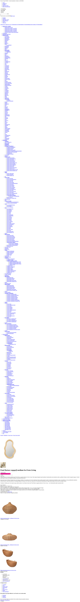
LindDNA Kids (9, 268)
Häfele (6, 233)
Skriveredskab (7, 115)
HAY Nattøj (9, 222)
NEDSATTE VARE (4, 24)
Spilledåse (8, 358)
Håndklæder (7, 71)
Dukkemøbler (7, 56)
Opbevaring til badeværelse (11, 341)
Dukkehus (6, 55)
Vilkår (4, 2)
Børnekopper (9, 348)
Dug (5, 54)
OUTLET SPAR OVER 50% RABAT (11, 32)
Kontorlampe (9, 372)
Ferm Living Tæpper (10, 194)
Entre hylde (9, 361)
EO (5, 176)
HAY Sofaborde (10, 226)
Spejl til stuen (9, 410)
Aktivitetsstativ (9, 346)
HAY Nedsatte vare (10, 232)
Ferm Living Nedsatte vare (11, 198)
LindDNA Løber (12, 264)
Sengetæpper (9, 397)
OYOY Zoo (9, 314)
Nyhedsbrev (5, 3)
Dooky (6, 171)
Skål (5, 116)
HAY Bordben (9, 210)
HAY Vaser (9, 230)
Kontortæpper (9, 374)
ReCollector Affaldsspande (11, 318)
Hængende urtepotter (10, 414)
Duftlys (6, 53)
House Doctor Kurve (10, 239)
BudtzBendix (7, 145)
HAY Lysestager (10, 221)
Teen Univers (7, 416)
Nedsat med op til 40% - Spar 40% (11, 30)
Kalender (6, 73)
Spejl (6, 119)
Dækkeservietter (7, 57)
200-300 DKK (7, 423)
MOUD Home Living (11, 288)
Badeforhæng (7, 39)
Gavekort (6, 62)
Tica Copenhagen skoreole (11, 328)
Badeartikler (7, 38)
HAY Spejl (9, 227)
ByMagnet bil (9, 152)
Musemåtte (7, 95)
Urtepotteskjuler (7, 135)
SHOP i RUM (17, 24)
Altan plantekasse (10, 413)
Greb (6, 64)
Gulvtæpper (7, 67)
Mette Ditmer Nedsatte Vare (12, 281)
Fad (5, 59)
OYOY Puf (9, 311)
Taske (6, 126)
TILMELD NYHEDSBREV (37, 24)
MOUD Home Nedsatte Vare (12, 290)
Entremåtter (9, 365)
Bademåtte (6, 40)
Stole (6, 121)
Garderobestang (7, 61)
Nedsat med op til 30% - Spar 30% (11, 29)
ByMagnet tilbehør (10, 153)
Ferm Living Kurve (10, 184)
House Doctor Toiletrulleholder (12, 245)
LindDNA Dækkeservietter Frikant (15, 263)
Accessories (7, 36)
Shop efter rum (5, 20)
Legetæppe (7, 88)
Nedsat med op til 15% (9, 27)
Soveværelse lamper (10, 399)
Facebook (4, 595)
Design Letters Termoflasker (12, 167)
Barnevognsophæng (10, 347)
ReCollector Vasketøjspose (11, 321)
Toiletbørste (7, 130)
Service (6, 111)
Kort (5, 80)
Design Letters (5, 586)
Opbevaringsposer (10, 100)
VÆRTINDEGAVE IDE (7, 431)
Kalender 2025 (7, 74)
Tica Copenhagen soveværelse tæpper (13, 329)
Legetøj (6, 89)
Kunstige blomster (8, 82)
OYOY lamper (9, 308)
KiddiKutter (7, 255)
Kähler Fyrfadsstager (10, 251)
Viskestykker (7, 138)
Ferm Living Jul (9, 197)
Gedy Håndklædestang (11, 204)
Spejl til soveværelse (10, 401)
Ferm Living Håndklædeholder (12, 183)
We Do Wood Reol (10, 333)
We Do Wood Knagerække (11, 332)
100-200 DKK (7, 422)
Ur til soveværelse (10, 402)
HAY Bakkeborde (10, 208)
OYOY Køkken (10, 307)
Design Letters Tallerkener (11, 164)
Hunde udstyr (7, 69)
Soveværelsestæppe (10, 400)
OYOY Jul (9, 316)
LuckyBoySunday (8, 273)
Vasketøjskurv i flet (12, 344)
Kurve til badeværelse (10, 340)
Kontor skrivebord (10, 371)
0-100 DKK (7, 421)
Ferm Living (10, 491)
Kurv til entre (9, 367)
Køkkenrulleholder (8, 85)
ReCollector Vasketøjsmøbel (12, 320)
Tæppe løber (7, 131)
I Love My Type (7, 247)
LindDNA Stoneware (10, 271)
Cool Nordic (7, 154)
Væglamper (7, 139)
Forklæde (6, 60)
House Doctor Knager (11, 238)
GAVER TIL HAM (6, 418)
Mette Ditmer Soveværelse (11, 280)
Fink (5, 200)
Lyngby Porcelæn (8, 274)
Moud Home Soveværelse (11, 289)
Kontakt (4, 4)
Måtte (6, 96)
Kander (6, 75)
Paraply (6, 101)
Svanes (6, 322)
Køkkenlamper (9, 383)
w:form (6, 330)
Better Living (7, 143)
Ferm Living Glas (10, 181)
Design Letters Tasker (10, 165)
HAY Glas (9, 213)
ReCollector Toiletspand (11, 319)
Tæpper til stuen (10, 411)
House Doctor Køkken (11, 240)
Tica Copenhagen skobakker (12, 327)
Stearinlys (6, 120)
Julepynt (6, 72)
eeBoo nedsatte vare (10, 175)
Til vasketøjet (7, 129)
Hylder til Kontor (10, 370)
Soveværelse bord (10, 398)
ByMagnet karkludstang (11, 147)
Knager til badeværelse (11, 339)
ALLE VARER (5, 432)
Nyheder (4, 18)
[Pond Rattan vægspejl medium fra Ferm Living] (9, 461)
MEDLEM (30, 24)
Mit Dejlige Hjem (8, 283)
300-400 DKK (7, 424)
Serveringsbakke (10, 388)
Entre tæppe (9, 363)
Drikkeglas (9, 378)
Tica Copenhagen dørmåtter (11, 324)
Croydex (6, 155)
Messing (6, 94)
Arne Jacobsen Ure (8, 142)
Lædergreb (7, 92)
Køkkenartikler (7, 84)
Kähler (4, 590)
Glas (5, 63)
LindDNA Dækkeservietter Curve (15, 262)
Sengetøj (6, 110)
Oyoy (4, 585)
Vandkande (7, 136)
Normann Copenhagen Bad (11, 294)
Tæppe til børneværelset (11, 359)
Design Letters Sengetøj (11, 163)
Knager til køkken (10, 382)
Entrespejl (8, 366)
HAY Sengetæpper (10, 224)
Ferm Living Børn (10, 180)
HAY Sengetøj (9, 225)
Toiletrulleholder (10, 342)
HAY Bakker (9, 209)
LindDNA (4, 584)
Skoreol (6, 113)
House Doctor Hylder (10, 236)
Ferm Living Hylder (10, 182)
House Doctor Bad (10, 235)
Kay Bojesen (7, 249)
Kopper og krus (7, 79)
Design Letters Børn (10, 159)
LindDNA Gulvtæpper (11, 266)
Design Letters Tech (10, 166)
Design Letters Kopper (11, 161)
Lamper (6, 86)
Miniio (6, 282)
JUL (3, 433)
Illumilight (6, 248)
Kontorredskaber (10, 373)
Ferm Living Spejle (10, 192)
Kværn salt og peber (8, 83)
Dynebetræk (9, 394)
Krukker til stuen (10, 406)
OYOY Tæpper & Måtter (11, 312)
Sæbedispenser (7, 124)
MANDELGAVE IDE (7, 34)
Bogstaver (6, 43)
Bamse (6, 42)
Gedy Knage (9, 205)
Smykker (6, 117)
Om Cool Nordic (5, 5)
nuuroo (6, 302)
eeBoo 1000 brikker (10, 173)
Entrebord (8, 364)
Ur (5, 133)
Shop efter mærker (6, 19)
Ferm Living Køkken (10, 185)
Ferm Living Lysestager (11, 187)
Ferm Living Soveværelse (11, 191)
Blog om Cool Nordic (6, 6)
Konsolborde (9, 45)
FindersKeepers (7, 199)
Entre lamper (9, 362)
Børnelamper (7, 49)
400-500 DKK (7, 425)
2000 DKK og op (8, 429)
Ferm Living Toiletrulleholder (12, 193)
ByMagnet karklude (10, 148)
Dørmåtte (6, 58)
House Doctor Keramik (11, 237)
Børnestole (9, 51)
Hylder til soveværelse (11, 395)
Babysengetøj (7, 37)
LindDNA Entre (10, 265)
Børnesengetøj (9, 353)
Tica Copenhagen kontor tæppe (12, 325)
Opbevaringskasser (10, 375)
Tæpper (6, 132)
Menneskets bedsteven (9, 417)
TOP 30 (4, 430)
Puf (5, 105)
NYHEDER (26, 24)
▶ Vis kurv (13, 15)
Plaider (6, 102)
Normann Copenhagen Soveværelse (13, 300)
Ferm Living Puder (10, 190)
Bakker (6, 41)
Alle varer (4, 22)
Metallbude (7, 275)
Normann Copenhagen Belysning (13, 295)
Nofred (6, 291)
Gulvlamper (7, 66)
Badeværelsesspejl (10, 337)
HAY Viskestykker (10, 231)
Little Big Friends (8, 256)
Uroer (6, 134)
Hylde (6, 70)
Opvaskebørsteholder (10, 387)
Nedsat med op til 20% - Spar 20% (11, 28)
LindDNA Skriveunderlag (11, 270)
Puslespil (6, 106)
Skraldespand (7, 114)
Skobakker (9, 368)
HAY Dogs (9, 212)
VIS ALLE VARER (11, 24)
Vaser (6, 137)
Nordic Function (7, 292)
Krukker (6, 81)
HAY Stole (9, 228)
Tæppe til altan (9, 415)
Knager (6, 77)
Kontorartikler (7, 78)
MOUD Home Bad (10, 285)
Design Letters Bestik (10, 157)
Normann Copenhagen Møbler (12, 299)
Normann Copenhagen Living (12, 298)
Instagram (4, 597)
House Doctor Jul (10, 246)
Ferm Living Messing (10, 188)
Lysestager (6, 91)
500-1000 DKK (7, 426)
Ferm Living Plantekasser (11, 189)
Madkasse (6, 93)
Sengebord (6, 108)
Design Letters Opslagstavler (12, 162)
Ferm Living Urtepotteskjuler (14, 196)
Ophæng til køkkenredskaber (14, 385)
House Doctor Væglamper (13, 244)
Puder (6, 104)
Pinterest (4, 596)
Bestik (8, 377)
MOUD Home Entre (10, 286)
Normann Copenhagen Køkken (12, 297)
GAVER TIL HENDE (6, 419)
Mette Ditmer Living (10, 279)
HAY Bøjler (9, 211)
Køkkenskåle (9, 386)
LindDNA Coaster (10, 259)
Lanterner (6, 87)
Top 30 (4, 21)
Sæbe (6, 123)
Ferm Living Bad (10, 178)
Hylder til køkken (10, 380)
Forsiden (4, 17)
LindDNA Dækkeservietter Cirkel (15, 261)
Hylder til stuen (9, 405)
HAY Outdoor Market (11, 223)
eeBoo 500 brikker (10, 174)
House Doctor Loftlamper (13, 243)
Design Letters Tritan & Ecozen (12, 169)
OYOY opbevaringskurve (11, 309)
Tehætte (6, 127)
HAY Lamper (9, 220)
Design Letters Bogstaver (11, 158)
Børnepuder (9, 352)
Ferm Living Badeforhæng (11, 179)
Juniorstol (8, 354)
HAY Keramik (9, 217)
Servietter (6, 112)
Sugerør (6, 122)
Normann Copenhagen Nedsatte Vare (13, 301)
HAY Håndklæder (10, 215)
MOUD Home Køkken (11, 287)
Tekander (8, 391)
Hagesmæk (7, 68)
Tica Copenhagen (6, 591)
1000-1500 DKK (8, 427)
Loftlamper (7, 90)
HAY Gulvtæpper (10, 214)
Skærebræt (9, 389)
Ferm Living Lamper (10, 186)
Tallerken (6, 125)
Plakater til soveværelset (11, 396)
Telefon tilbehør (7, 128)
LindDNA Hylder (10, 267)
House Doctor (5, 589)
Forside (1, 435)
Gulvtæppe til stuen (10, 404)
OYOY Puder (9, 310)
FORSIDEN (21, 24)
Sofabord (6, 118)
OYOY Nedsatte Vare (11, 315)
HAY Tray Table (10, 229)
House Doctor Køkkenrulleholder (13, 241)
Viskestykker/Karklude (11, 392)
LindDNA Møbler (10, 269)
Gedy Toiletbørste (10, 206)
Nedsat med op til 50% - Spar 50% (11, 31)
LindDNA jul (9, 272)
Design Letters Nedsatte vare (12, 170)
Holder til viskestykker (11, 379)
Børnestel (6, 52)
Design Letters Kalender (11, 160)
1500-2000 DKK (8, 428)
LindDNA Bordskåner (11, 258)
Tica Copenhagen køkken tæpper (12, 326)
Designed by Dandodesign (5, 600)
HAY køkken (9, 219)
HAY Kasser (9, 216)
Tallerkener (9, 390)
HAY (4, 588)
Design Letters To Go (10, 168)
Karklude (6, 76)
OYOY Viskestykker (10, 313)
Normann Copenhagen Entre (12, 296)
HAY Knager (9, 218)
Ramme (6, 107)
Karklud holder (9, 381)
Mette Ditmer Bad (10, 277)
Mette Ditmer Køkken (11, 278)
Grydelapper (7, 65)
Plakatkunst (7, 103)
